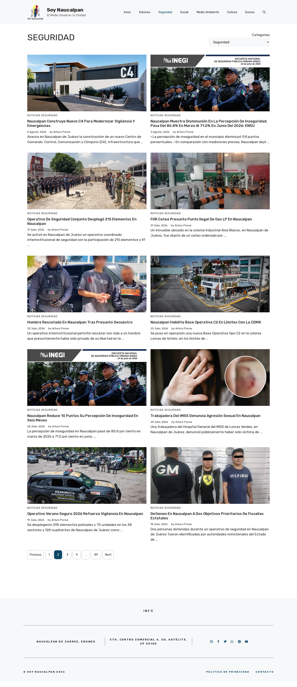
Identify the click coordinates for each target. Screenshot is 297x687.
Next (108, 554)
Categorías (261, 35)
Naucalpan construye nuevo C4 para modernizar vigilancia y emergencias (81, 123)
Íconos (250, 12)
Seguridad (165, 12)
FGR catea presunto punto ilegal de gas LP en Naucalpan (201, 219)
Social (184, 12)
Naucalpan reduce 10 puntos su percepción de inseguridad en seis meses (82, 418)
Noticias (33, 115)
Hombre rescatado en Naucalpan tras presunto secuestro (80, 322)
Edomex (144, 12)
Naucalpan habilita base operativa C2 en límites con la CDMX (206, 322)
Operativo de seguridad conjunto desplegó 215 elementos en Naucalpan (82, 221)
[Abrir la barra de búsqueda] (264, 12)
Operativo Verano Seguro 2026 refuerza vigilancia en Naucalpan (85, 514)
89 (96, 554)
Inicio (127, 12)
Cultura (232, 12)
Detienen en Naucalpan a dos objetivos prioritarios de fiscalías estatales (207, 516)
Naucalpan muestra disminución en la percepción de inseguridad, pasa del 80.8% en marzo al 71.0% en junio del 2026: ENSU (209, 123)
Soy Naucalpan (65, 10)
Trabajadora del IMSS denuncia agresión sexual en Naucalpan (205, 416)
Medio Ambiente (207, 12)
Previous (35, 554)
